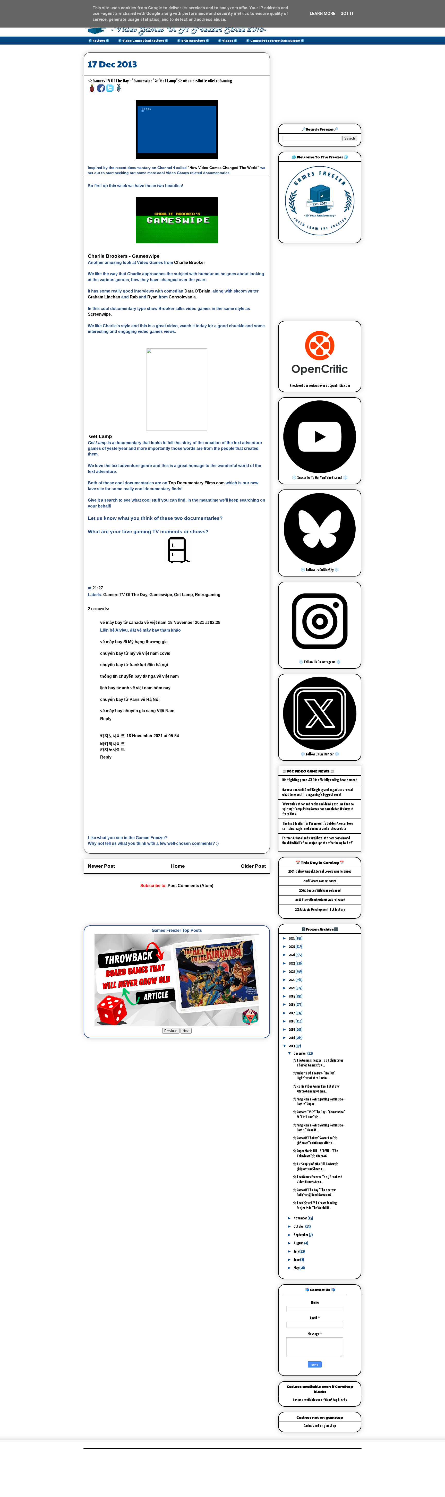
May (296, 1268)
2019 (292, 996)
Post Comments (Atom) (190, 885)
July (296, 1251)
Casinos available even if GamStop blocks (320, 1400)
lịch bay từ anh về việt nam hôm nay (135, 688)
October (299, 1226)
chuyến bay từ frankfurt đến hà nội (134, 665)
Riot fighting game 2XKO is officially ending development (319, 780)
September (301, 1235)
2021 (292, 980)
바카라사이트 (112, 744)
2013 (292, 1046)
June (297, 1260)
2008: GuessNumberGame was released (319, 900)
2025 (292, 947)
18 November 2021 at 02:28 (194, 622)
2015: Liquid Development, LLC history (320, 909)
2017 (292, 1013)
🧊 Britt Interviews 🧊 (193, 40)
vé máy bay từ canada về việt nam (133, 622)
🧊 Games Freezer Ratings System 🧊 (275, 40)
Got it (347, 13)
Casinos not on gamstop (320, 1426)
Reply (106, 719)
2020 (292, 988)
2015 (292, 1029)
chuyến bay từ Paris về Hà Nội (129, 699)
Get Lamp (183, 594)
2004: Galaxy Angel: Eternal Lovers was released (320, 871)
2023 (292, 963)
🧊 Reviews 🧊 (98, 40)
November (300, 1218)
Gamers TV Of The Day (125, 594)
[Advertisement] (177, 907)
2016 (292, 1021)
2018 (292, 1004)
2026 (292, 938)
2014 (292, 1038)
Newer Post (101, 866)
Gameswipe (160, 594)
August (299, 1243)
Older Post (253, 866)
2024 (292, 955)
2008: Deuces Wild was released (320, 890)
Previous (170, 1031)
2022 (292, 972)
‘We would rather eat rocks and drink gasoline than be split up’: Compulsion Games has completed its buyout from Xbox (318, 809)
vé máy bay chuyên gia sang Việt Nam (137, 711)
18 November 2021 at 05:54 (152, 736)
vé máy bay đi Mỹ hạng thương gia (134, 642)
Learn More (322, 13)
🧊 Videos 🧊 (227, 40)
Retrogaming (207, 594)
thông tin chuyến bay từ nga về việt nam (139, 676)
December (300, 1053)
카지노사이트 (112, 736)
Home (178, 866)
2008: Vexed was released (320, 881)
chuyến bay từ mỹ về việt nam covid (135, 653)
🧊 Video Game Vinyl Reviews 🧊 (143, 40)
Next (186, 1031)
